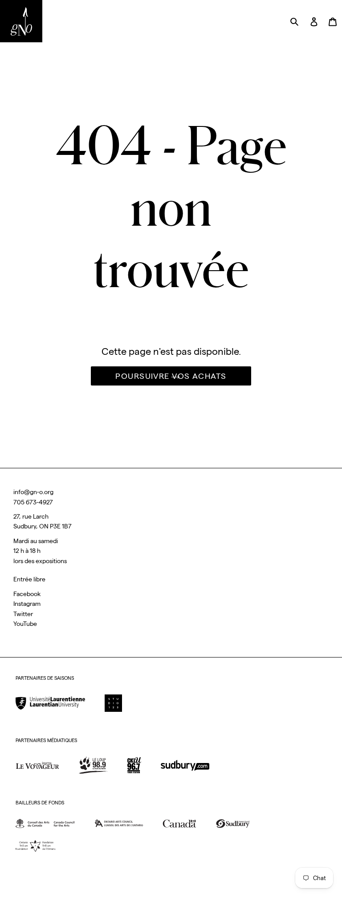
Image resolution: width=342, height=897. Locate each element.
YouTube (25, 623)
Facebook (27, 593)
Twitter (23, 613)
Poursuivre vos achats (170, 376)
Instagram (27, 603)
